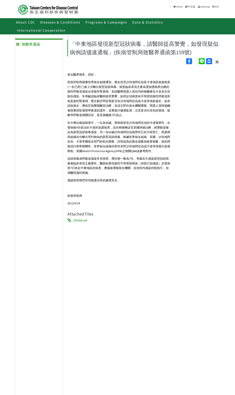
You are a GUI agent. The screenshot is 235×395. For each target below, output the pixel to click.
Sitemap (205, 6)
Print (209, 61)
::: (16, 36)
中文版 (191, 6)
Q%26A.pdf (80, 220)
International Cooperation (41, 30)
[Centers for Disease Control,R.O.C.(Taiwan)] (48, 9)
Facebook (192, 61)
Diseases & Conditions (60, 22)
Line (202, 61)
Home (179, 6)
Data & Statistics (147, 22)
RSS (217, 6)
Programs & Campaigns (106, 22)
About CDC (25, 22)
